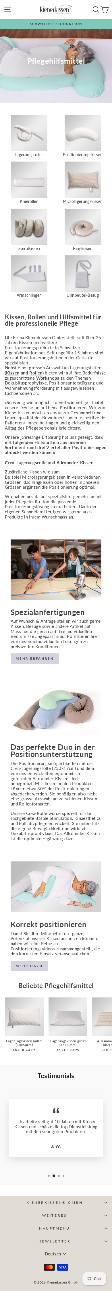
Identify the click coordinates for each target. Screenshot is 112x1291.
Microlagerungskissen (43, 476)
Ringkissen (42, 482)
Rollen (71, 482)
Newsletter (54, 1241)
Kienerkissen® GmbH (54, 1202)
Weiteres (54, 1215)
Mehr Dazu (29, 966)
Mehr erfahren (35, 658)
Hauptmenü (54, 1228)
